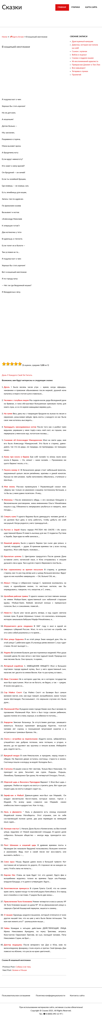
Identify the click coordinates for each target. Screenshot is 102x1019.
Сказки (12, 7)
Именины (8, 500)
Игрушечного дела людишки (18, 626)
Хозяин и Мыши (19, 970)
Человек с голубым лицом (16, 400)
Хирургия (8, 722)
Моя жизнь (9, 487)
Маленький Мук (11, 709)
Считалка (8, 769)
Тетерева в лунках (80, 71)
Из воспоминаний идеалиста (85, 61)
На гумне (8, 414)
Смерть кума (10, 517)
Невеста (8, 613)
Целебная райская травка (16, 596)
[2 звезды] (8, 364)
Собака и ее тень (23, 967)
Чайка (6, 928)
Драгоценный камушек (82, 41)
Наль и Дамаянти (13, 812)
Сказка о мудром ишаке (83, 58)
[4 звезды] (16, 364)
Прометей (76, 75)
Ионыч (7, 583)
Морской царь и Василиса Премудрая (22, 782)
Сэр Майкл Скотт (13, 692)
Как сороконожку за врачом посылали (23, 570)
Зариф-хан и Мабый (14, 795)
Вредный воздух (12, 756)
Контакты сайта (77, 996)
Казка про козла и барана (16, 457)
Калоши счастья (11, 829)
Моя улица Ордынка (14, 639)
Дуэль (7, 387)
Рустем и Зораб (12, 530)
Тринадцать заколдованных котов (20, 427)
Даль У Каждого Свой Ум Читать (17, 375)
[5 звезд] (20, 364)
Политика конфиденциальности (50, 996)
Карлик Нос (9, 875)
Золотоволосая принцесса (16, 888)
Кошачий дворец (12, 543)
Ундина (7, 653)
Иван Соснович (11, 679)
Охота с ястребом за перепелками (21, 739)
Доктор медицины (13, 945)
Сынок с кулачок (79, 51)
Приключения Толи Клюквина (18, 902)
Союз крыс (9, 862)
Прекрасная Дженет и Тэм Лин (86, 65)
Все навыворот (79, 68)
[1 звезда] (4, 364)
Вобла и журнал (79, 55)
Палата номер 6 (11, 470)
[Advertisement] (23, 74)
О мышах (8, 915)
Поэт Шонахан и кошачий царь (20, 845)
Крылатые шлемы (12, 556)
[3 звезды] (12, 364)
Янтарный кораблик (13, 666)
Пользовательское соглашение (16, 996)
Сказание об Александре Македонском (23, 440)
